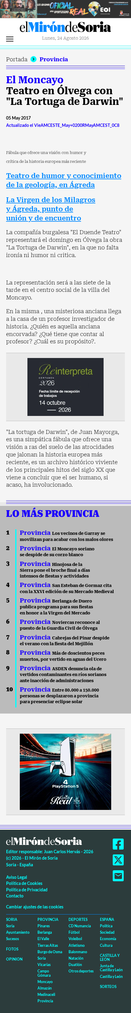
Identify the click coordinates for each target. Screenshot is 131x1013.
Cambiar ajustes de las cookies (34, 906)
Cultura (106, 945)
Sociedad (107, 932)
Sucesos (12, 938)
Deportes (78, 919)
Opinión (14, 959)
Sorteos (108, 986)
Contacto (14, 895)
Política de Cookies (24, 883)
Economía (108, 938)
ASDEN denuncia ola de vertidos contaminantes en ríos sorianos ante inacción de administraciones (63, 674)
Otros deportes (81, 971)
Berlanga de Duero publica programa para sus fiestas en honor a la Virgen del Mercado (56, 607)
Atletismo (77, 945)
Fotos (12, 949)
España (107, 919)
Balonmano (78, 952)
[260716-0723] (65, 771)
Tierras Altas (47, 945)
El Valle (43, 938)
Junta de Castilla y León (111, 968)
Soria (11, 919)
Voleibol (75, 938)
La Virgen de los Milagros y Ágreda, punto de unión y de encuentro (50, 209)
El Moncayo (35, 80)
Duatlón (75, 964)
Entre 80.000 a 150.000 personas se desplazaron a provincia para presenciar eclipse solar (59, 696)
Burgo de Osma (49, 952)
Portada (16, 59)
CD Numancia (80, 926)
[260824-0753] (65, 8)
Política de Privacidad (27, 889)
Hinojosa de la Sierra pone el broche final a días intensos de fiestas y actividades (55, 570)
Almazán (44, 988)
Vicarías (44, 964)
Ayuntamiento (18, 932)
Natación (76, 958)
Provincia (54, 59)
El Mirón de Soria (65, 28)
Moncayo (45, 981)
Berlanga (44, 932)
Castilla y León (110, 957)
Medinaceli (46, 994)
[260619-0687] (65, 386)
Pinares (43, 926)
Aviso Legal (16, 877)
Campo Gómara (44, 973)
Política (106, 926)
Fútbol (74, 932)
